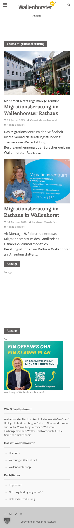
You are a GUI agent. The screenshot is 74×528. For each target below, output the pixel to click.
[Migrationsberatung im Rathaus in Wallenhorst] (37, 181)
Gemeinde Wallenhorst (43, 120)
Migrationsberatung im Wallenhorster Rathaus (32, 107)
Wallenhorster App (20, 467)
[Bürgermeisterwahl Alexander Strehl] (33, 298)
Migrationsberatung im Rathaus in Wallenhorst (31, 211)
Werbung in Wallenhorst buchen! (24, 392)
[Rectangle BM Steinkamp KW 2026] (33, 365)
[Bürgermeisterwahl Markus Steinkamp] (37, 25)
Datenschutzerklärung (22, 499)
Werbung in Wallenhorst (23, 460)
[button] (7, 521)
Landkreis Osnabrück (44, 222)
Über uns (14, 453)
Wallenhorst (60, 419)
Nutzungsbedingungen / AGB (26, 492)
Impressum (15, 485)
